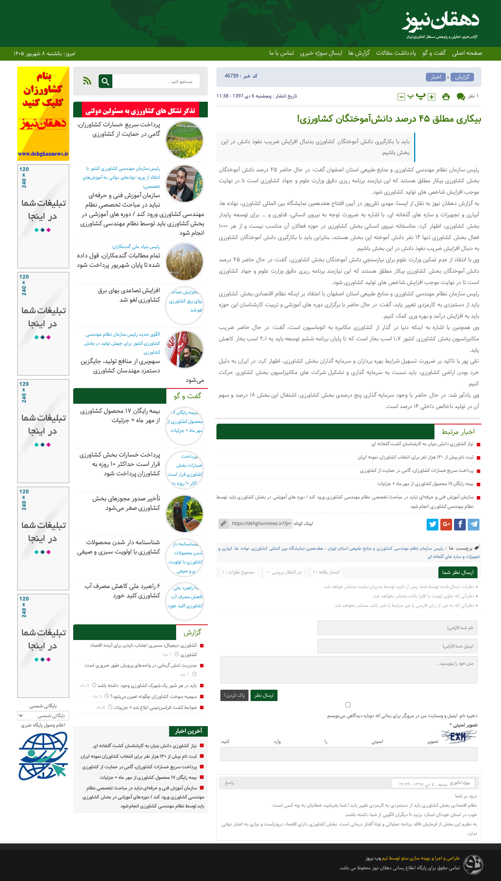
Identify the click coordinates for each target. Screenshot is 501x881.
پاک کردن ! (234, 695)
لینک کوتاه (303, 523)
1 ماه (168, 654)
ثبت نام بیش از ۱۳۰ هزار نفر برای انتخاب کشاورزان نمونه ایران (416, 457)
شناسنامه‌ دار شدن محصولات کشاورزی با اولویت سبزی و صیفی (118, 547)
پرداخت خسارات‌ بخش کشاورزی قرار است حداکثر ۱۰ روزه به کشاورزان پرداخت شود (119, 464)
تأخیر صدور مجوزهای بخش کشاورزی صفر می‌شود (126, 503)
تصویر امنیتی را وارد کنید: (329, 742)
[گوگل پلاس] (446, 524)
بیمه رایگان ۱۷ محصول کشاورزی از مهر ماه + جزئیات (425, 483)
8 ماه (101, 707)
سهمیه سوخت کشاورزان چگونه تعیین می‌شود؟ (153, 696)
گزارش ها (359, 53)
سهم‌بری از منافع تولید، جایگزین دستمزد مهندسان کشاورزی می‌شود (142, 370)
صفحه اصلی (467, 53)
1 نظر (473, 96)
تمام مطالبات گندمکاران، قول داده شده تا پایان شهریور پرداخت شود (118, 260)
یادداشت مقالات (396, 53)
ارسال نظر (264, 695)
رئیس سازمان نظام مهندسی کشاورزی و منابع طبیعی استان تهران (385, 548)
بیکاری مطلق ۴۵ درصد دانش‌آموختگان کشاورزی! (389, 119)
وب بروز (373, 858)
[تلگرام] (473, 524)
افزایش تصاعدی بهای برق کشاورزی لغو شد (129, 295)
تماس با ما (281, 53)
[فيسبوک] (460, 524)
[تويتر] (432, 524)
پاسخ (229, 782)
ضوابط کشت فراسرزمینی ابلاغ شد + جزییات (155, 707)
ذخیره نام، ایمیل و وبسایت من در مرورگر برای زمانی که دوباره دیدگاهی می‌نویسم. (402, 715)
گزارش (462, 77)
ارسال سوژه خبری (321, 53)
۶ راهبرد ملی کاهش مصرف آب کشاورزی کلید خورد (122, 591)
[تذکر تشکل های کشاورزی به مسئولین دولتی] (140, 111)
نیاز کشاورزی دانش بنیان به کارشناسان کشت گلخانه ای (422, 444)
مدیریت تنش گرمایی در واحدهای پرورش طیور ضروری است (140, 665)
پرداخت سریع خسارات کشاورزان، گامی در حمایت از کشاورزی (417, 470)
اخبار (436, 77)
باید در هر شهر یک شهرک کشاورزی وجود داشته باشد (146, 685)
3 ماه (85, 685)
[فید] (87, 81)
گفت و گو (434, 53)
